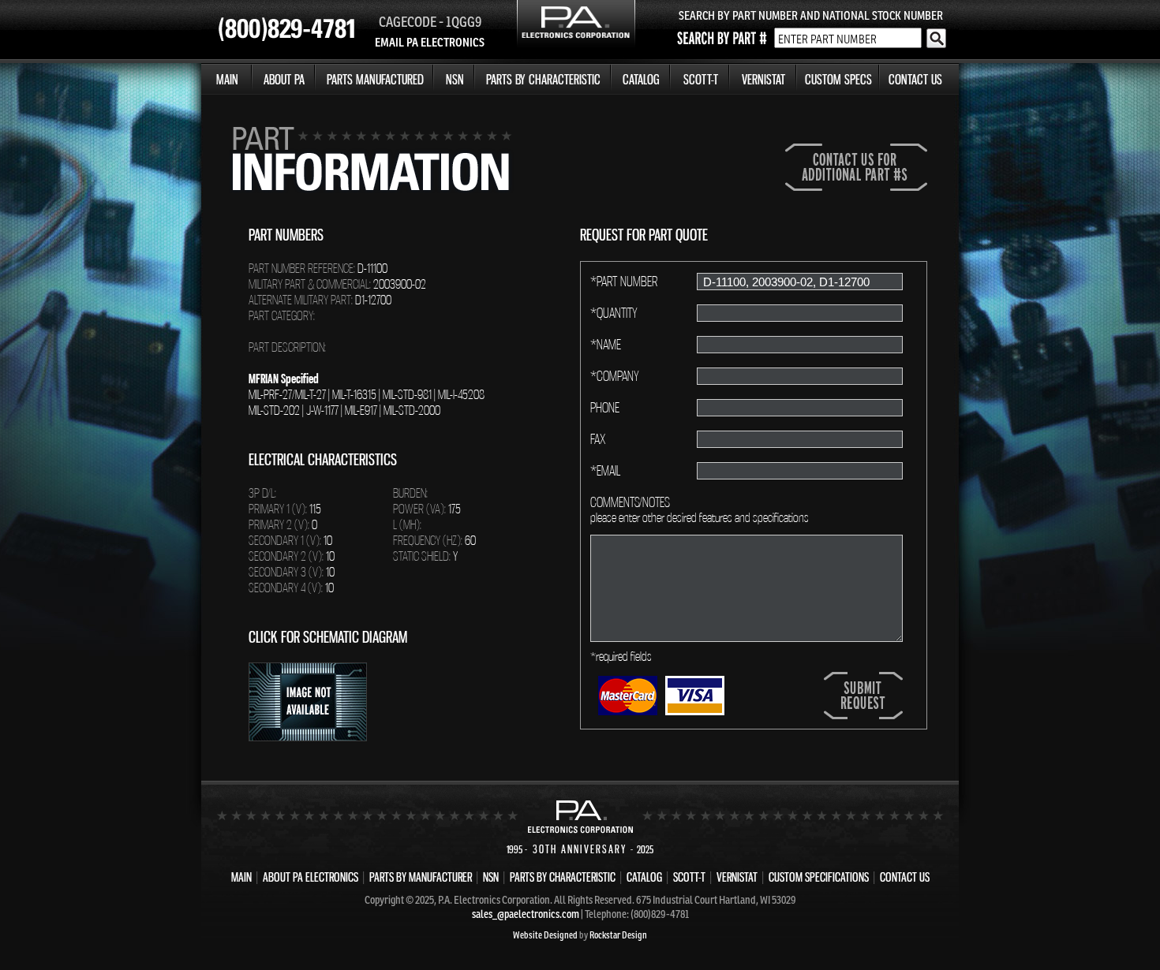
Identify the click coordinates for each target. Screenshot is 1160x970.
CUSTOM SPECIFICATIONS (819, 877)
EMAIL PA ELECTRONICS (430, 42)
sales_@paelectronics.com (525, 914)
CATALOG (641, 79)
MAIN (227, 79)
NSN (455, 79)
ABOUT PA (284, 79)
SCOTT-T (700, 79)
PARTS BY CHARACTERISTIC (543, 79)
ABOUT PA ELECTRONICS (310, 877)
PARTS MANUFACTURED (375, 79)
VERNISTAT (763, 79)
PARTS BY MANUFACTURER (420, 877)
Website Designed (545, 935)
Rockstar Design (618, 935)
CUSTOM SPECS (838, 79)
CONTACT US (915, 79)
